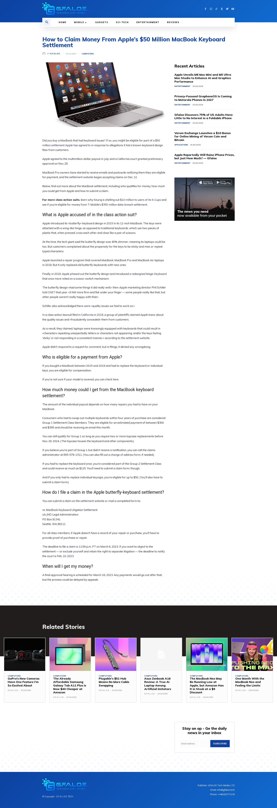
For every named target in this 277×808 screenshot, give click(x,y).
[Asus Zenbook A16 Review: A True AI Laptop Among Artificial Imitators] (161, 654)
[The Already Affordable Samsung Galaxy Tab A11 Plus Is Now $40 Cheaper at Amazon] (70, 654)
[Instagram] (211, 9)
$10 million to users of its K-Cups (140, 199)
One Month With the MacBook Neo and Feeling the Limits (249, 682)
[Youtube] (233, 9)
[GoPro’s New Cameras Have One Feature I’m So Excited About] (24, 654)
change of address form (125, 454)
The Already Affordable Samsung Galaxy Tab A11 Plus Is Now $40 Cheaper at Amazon (69, 685)
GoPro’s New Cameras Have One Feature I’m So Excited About (23, 682)
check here (111, 379)
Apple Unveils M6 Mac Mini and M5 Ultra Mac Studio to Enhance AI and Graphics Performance (202, 78)
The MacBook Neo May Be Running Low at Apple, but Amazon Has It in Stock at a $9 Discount (207, 685)
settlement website (81, 177)
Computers (88, 54)
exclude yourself (73, 551)
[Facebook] (205, 9)
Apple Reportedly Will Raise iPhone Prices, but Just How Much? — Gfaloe (204, 156)
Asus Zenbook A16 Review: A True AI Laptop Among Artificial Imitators (157, 684)
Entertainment (182, 86)
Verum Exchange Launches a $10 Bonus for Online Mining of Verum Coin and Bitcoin (202, 136)
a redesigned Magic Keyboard (148, 273)
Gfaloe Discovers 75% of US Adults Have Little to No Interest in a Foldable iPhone (203, 116)
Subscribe (220, 743)
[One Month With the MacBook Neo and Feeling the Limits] (252, 654)
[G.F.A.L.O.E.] (44, 53)
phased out (77, 273)
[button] (46, 22)
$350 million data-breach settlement (124, 204)
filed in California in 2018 (87, 314)
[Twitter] (227, 9)
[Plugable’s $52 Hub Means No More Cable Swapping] (115, 654)
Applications (181, 145)
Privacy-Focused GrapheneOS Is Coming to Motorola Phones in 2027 (203, 98)
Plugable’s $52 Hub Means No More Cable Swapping (114, 682)
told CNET (48, 292)
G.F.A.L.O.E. (55, 54)
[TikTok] (216, 9)
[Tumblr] (222, 9)
